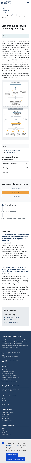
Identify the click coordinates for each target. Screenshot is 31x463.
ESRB (3, 432)
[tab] (15, 163)
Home (3, 8)
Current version (15, 192)
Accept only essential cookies (15, 459)
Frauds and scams (7, 420)
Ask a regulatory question (9, 375)
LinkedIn (6, 401)
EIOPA (3, 428)
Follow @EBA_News (12, 322)
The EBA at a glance (7, 413)
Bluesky (5, 399)
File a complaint (6, 379)
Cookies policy (6, 418)
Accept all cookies (12, 454)
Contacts (4, 369)
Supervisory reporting (10, 14)
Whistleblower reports (8, 381)
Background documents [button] (10, 163)
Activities (6, 10)
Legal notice (5, 416)
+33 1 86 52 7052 (11, 320)
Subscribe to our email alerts (10, 389)
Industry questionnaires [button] (10, 168)
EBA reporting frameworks (13, 150)
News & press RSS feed (8, 391)
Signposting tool (10, 152)
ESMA (3, 430)
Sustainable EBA (13, 361)
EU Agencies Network (12, 356)
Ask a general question (8, 371)
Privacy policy (6, 414)
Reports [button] (5, 172)
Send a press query (7, 373)
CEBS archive (5, 434)
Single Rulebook (8, 12)
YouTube (6, 405)
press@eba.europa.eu (12, 317)
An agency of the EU (12, 353)
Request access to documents (10, 377)
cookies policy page (12, 445)
